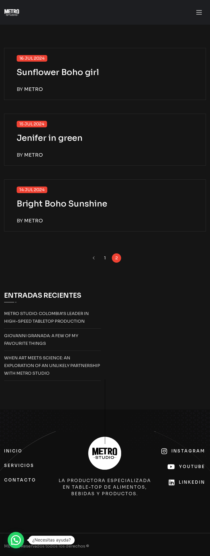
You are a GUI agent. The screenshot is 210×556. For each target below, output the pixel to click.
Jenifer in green (50, 138)
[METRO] (11, 12)
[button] (16, 540)
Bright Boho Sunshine (62, 204)
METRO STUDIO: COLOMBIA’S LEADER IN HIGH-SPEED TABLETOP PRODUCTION (46, 317)
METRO (33, 89)
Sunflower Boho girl (58, 72)
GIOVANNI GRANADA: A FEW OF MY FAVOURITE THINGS (41, 339)
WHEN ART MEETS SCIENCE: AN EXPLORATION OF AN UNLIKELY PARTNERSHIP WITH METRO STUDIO (52, 365)
